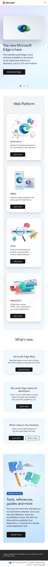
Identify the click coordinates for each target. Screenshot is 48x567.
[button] (44, 2)
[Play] (24, 28)
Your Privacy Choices (19, 562)
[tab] (20, 86)
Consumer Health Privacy (36, 562)
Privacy (29, 564)
